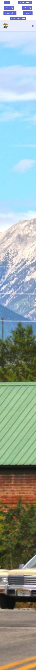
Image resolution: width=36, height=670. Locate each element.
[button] (32, 25)
